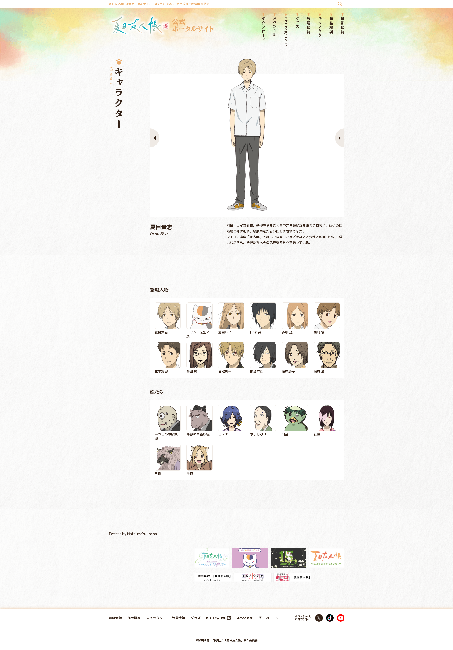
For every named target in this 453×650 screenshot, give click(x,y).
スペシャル (275, 27)
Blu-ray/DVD (286, 30)
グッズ (297, 23)
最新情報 (342, 26)
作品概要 (331, 26)
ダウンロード (263, 29)
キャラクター (320, 29)
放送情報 (308, 26)
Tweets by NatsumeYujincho (133, 533)
